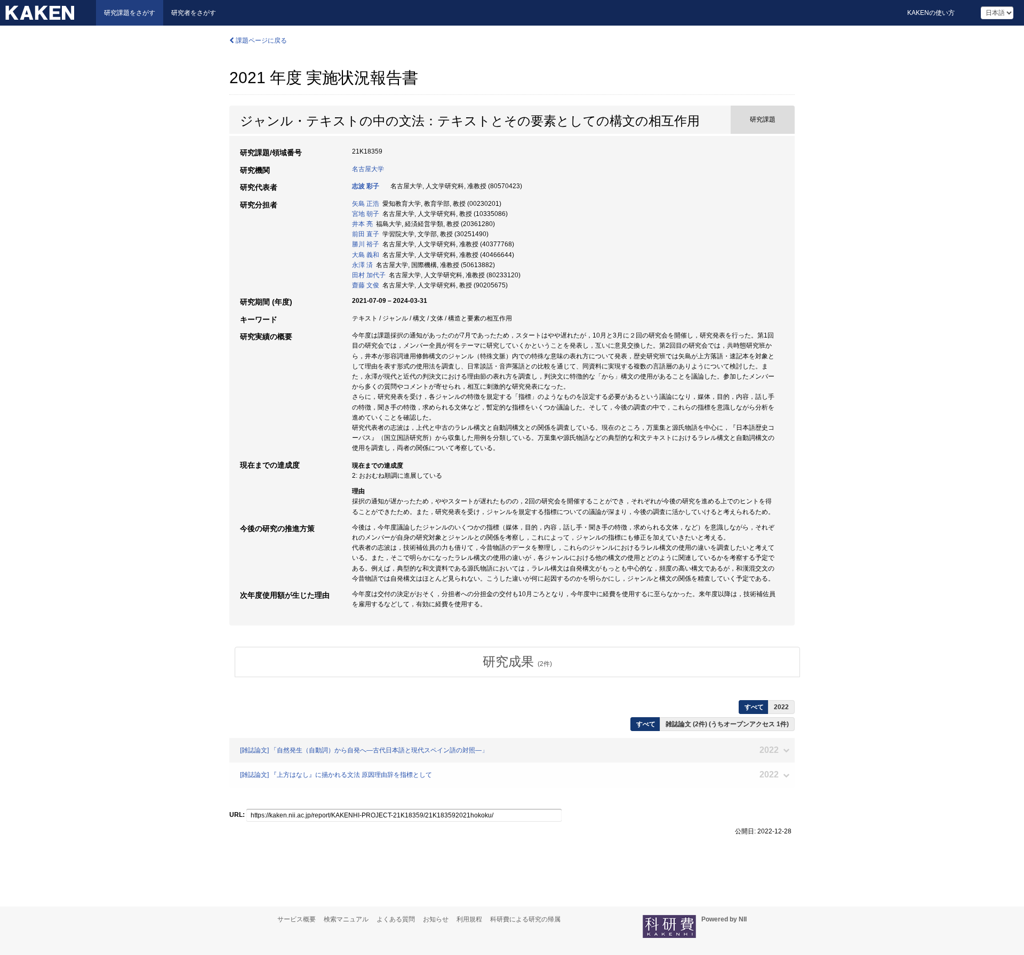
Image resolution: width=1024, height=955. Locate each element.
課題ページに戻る (260, 40)
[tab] (517, 662)
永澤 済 (362, 265)
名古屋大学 (368, 169)
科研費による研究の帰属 (525, 919)
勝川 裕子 (365, 244)
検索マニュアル (346, 919)
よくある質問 (396, 919)
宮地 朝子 (365, 214)
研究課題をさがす (129, 13)
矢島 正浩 (365, 203)
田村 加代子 (369, 275)
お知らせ (436, 919)
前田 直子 (365, 234)
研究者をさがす (193, 13)
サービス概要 (296, 919)
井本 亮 (362, 224)
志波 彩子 (365, 186)
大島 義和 (365, 255)
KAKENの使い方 (931, 13)
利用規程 (469, 919)
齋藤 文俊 (365, 285)
